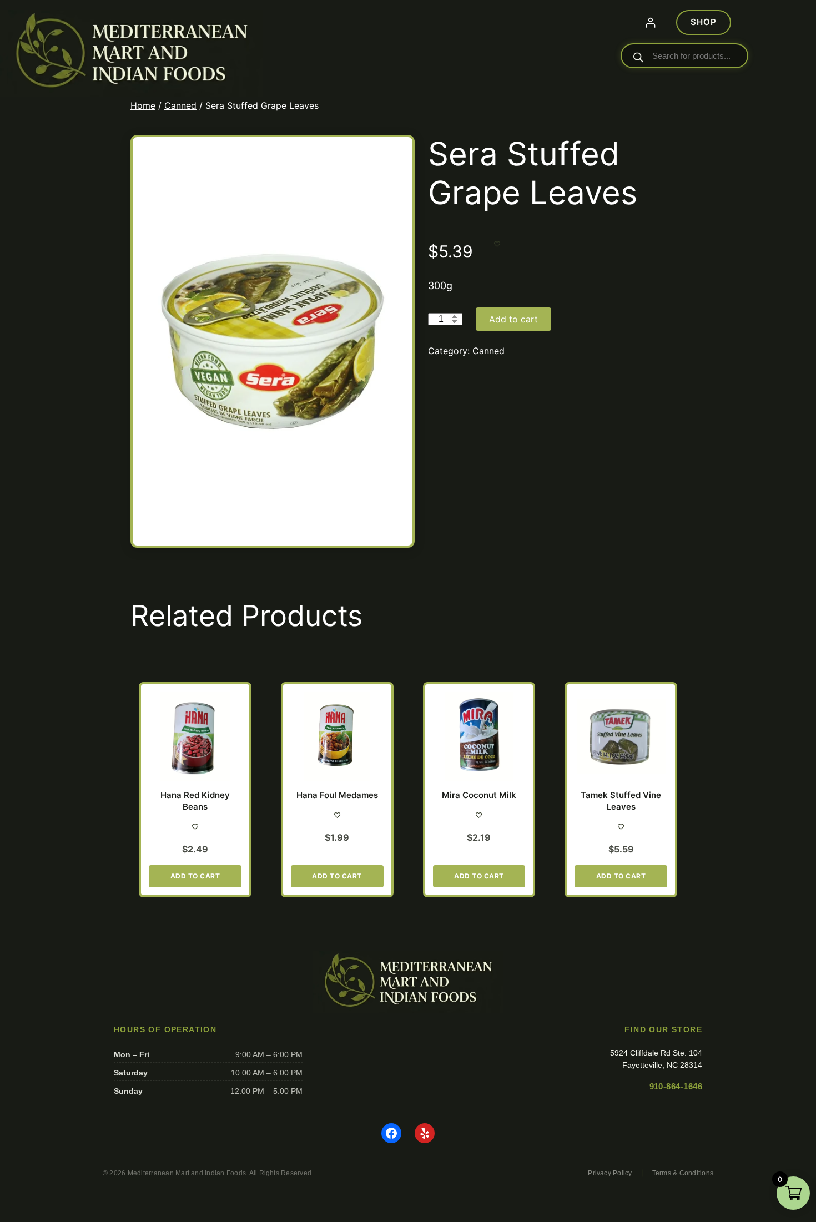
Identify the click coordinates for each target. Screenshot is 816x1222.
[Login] (650, 22)
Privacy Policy (610, 1173)
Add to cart (513, 319)
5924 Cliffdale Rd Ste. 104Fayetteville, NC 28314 (656, 1058)
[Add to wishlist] (497, 244)
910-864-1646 (675, 1086)
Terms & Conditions (682, 1173)
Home (142, 105)
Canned (180, 105)
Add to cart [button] (195, 876)
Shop (703, 22)
